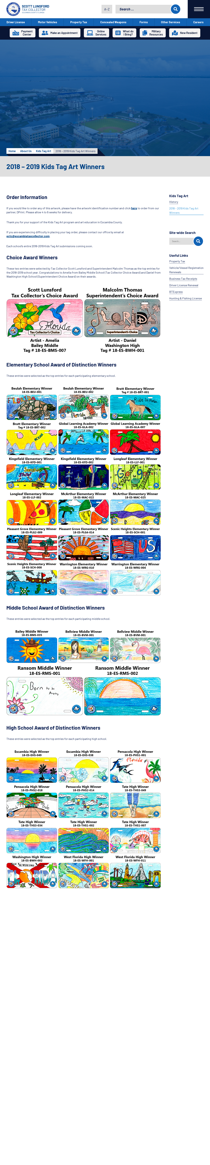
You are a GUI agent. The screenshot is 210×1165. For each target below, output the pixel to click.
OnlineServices (100, 33)
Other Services (170, 22)
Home (12, 151)
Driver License (16, 22)
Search (175, 9)
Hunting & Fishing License (185, 298)
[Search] (198, 241)
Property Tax (78, 22)
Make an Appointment (64, 32)
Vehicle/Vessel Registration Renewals (186, 270)
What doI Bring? (128, 33)
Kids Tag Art (43, 151)
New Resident (188, 32)
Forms (144, 22)
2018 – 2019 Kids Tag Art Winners (183, 210)
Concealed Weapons (113, 22)
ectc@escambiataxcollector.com (28, 236)
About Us (26, 151)
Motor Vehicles (47, 22)
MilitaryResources (156, 33)
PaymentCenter (27, 33)
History (173, 201)
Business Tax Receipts (183, 278)
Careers (198, 22)
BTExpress (176, 291)
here (134, 208)
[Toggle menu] (199, 9)
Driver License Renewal (183, 285)
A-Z (107, 9)
